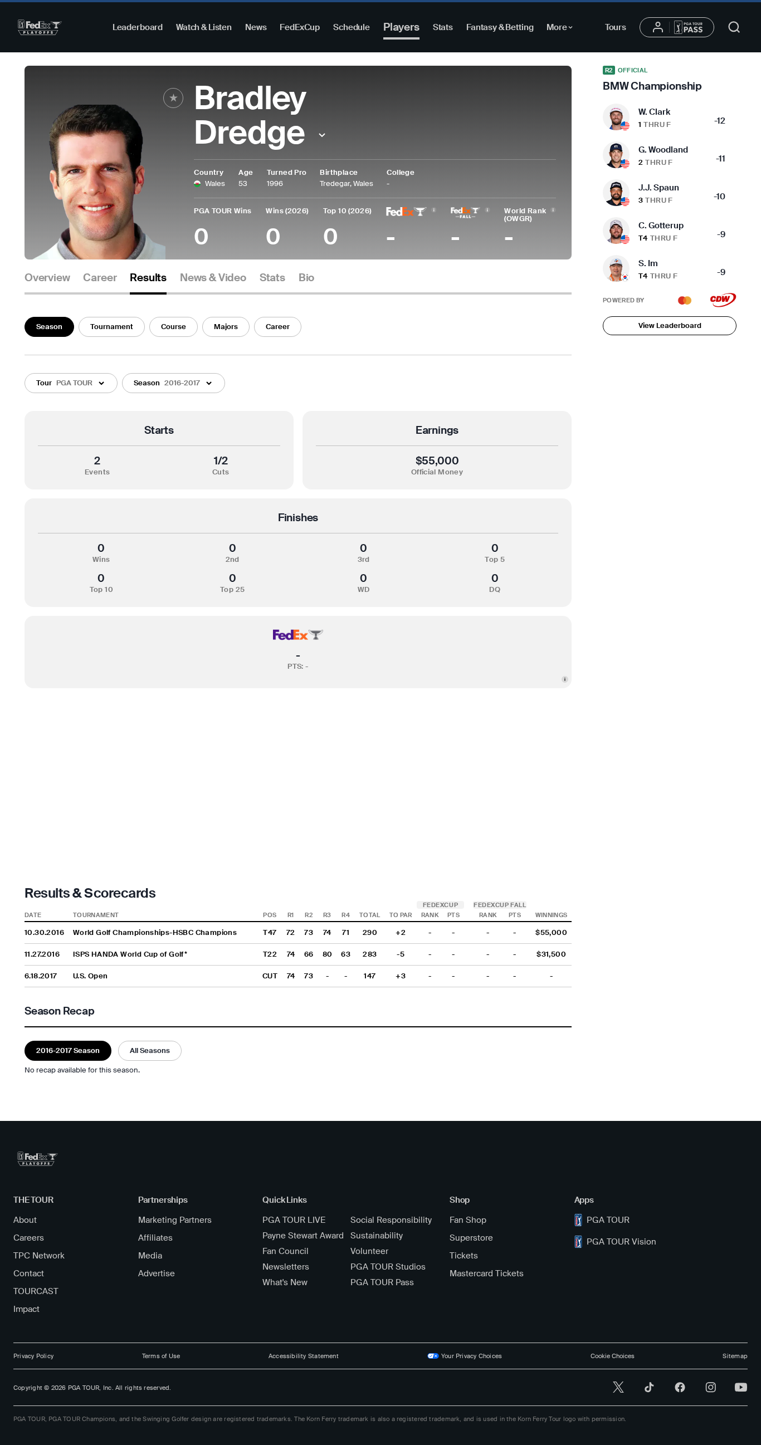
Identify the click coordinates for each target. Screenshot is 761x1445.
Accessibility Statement (304, 1356)
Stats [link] (272, 278)
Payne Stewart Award (303, 1235)
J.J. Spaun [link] (658, 187)
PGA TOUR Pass (382, 1282)
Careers (28, 1237)
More (562, 29)
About (25, 1220)
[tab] (47, 282)
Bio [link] (306, 278)
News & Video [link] (213, 278)
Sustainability (376, 1235)
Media (150, 1255)
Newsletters (285, 1266)
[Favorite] (173, 98)
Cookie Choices (613, 1356)
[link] (669, 79)
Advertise (156, 1273)
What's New (285, 1282)
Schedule (351, 27)
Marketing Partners (175, 1220)
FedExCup (300, 27)
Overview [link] (47, 278)
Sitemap (735, 1356)
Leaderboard (138, 27)
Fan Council (285, 1251)
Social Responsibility (391, 1220)
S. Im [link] (648, 263)
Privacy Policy (33, 1356)
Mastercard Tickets (487, 1273)
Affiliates (155, 1237)
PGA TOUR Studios (388, 1266)
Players (401, 27)
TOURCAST (35, 1291)
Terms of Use (161, 1356)
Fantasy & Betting (499, 27)
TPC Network (39, 1255)
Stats (443, 27)
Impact (26, 1309)
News (255, 27)
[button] (322, 135)
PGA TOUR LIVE (293, 1220)
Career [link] (99, 278)
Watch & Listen (204, 27)
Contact (28, 1273)
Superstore (471, 1237)
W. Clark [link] (654, 111)
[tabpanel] (298, 693)
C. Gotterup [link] (661, 225)
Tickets (464, 1255)
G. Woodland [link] (663, 149)
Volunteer (369, 1251)
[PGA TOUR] (39, 27)
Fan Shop (468, 1220)
